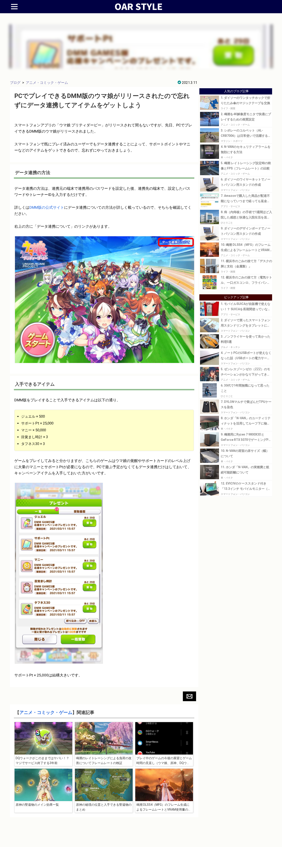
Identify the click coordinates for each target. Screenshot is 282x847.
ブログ (15, 83)
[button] (189, 696)
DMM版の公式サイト (46, 207)
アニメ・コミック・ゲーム (47, 83)
